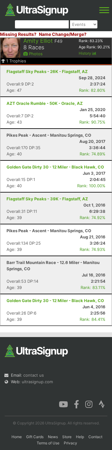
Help (80, 436)
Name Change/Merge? (62, 34)
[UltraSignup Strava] (101, 403)
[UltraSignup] (36, 9)
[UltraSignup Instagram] (89, 403)
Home (17, 436)
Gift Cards (35, 436)
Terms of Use (48, 443)
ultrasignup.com (37, 381)
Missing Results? (18, 34)
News (53, 436)
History (85, 53)
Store (67, 436)
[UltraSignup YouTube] (63, 403)
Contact (95, 436)
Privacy (70, 443)
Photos (35, 53)
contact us (33, 375)
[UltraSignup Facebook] (77, 403)
